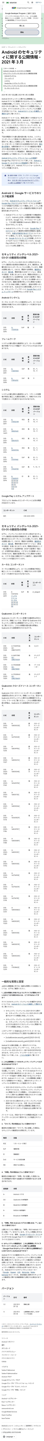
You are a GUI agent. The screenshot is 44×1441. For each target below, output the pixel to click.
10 (13, 487)
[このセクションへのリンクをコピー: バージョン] (16, 1288)
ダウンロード (6, 1348)
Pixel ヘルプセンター (8, 1402)
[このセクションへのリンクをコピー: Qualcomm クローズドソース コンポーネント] (6, 689)
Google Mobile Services (9, 1412)
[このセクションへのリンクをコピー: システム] (12, 390)
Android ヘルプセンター (9, 1398)
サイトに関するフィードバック (24, 1429)
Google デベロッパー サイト (30, 1235)
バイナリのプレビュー (9, 1352)
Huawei (13, 1272)
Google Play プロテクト (10, 203)
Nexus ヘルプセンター (9, 1405)
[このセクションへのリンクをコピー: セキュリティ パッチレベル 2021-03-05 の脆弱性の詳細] (29, 530)
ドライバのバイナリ (8, 1358)
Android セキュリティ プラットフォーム (24, 201)
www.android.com (8, 1408)
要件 (3, 1345)
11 (15, 487)
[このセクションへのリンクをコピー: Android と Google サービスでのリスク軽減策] (16, 196)
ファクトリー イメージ (9, 1355)
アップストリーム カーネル (14, 598)
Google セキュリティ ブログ (11, 1380)
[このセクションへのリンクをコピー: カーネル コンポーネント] (26, 565)
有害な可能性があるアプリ (22, 233)
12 (12, 489)
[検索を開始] (28, 2)
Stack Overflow (7, 1415)
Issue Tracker (6, 1418)
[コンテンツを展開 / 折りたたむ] (15, 68)
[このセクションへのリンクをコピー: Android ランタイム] (22, 298)
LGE (18, 1272)
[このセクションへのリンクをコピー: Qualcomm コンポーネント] (29, 614)
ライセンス (37, 1426)
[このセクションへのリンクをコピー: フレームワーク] (18, 339)
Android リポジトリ (8, 1342)
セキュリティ (22, 47)
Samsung (5, 1275)
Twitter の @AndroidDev (9, 1373)
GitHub (4, 1361)
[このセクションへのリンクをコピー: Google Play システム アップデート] (36, 496)
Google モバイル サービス (18, 238)
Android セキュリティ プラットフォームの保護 (19, 158)
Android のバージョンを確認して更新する (26, 1004)
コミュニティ (19, 1426)
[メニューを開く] (3, 2)
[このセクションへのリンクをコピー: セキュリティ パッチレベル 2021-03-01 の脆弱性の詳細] (28, 258)
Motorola (25, 1272)
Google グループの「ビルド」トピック (14, 1387)
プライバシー (7, 1429)
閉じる (22, 26)
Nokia (33, 1272)
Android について (7, 1426)
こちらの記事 (24, 1055)
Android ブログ (7, 1377)
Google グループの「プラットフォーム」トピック (18, 1383)
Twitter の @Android (8, 1370)
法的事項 (28, 1426)
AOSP (3, 47)
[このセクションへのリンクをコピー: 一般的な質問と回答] (26, 982)
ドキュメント (12, 47)
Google (6, 1272)
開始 (22, 32)
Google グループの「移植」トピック (13, 1390)
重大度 (10, 272)
